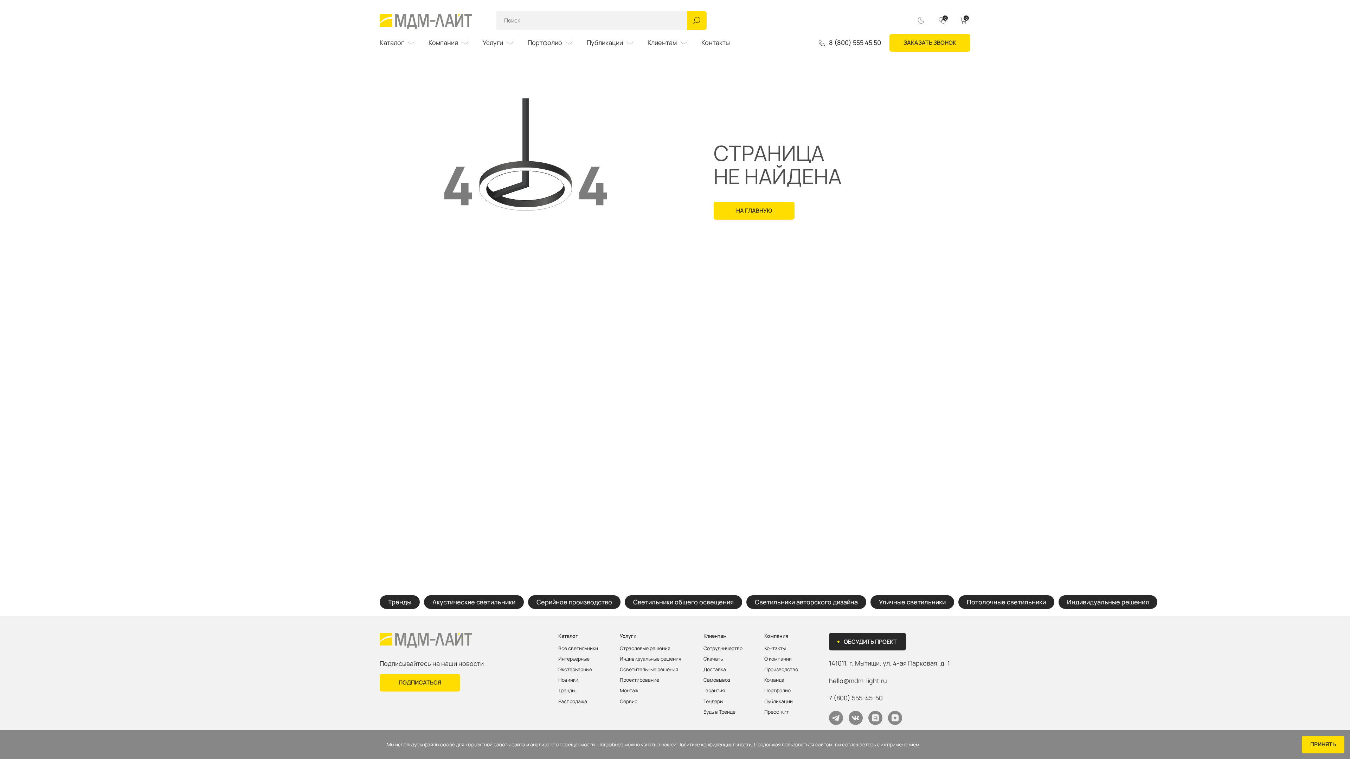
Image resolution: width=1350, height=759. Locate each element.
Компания (443, 42)
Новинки (568, 680)
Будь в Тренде (719, 712)
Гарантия (714, 690)
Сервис (628, 701)
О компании (778, 659)
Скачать (713, 659)
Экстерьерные (575, 669)
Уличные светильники (912, 602)
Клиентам (662, 42)
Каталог (392, 42)
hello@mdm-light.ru (858, 680)
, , (889, 663)
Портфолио (545, 42)
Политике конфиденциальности (714, 744)
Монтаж (629, 690)
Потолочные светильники (1006, 602)
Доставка (714, 669)
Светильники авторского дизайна (806, 602)
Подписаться (420, 682)
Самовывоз (716, 680)
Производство (781, 669)
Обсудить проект (870, 642)
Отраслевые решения (645, 648)
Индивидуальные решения (1108, 602)
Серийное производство (574, 602)
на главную (754, 210)
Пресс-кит (776, 712)
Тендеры (713, 701)
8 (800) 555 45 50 (855, 43)
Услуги (493, 42)
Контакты (715, 42)
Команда (774, 680)
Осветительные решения (649, 669)
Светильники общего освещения (683, 602)
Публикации (605, 42)
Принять (1323, 744)
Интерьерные (574, 659)
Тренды (399, 602)
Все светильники (578, 648)
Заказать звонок (930, 42)
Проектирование (639, 680)
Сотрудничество (722, 648)
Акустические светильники (473, 602)
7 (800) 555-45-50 (856, 698)
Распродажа (572, 701)
